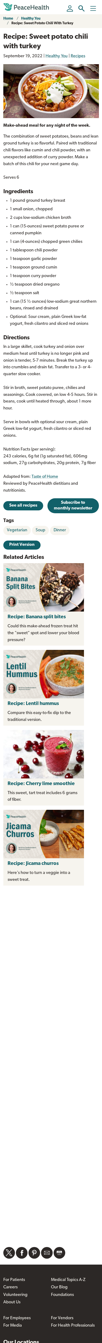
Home (8, 18)
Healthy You (31, 18)
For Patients (14, 1280)
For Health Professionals (73, 1326)
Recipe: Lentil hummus (33, 703)
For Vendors (62, 1318)
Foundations (62, 1295)
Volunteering (15, 1295)
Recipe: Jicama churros (34, 863)
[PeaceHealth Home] (27, 7)
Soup (40, 530)
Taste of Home (45, 477)
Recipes (78, 56)
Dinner (60, 530)
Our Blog (59, 1287)
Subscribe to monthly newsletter (73, 506)
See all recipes (23, 506)
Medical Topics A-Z (68, 1280)
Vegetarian (17, 530)
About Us (11, 1302)
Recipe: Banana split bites (37, 616)
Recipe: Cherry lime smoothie (41, 783)
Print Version (22, 545)
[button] (81, 8)
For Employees (17, 1318)
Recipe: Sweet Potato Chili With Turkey (42, 23)
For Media (12, 1326)
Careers (10, 1287)
